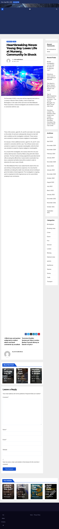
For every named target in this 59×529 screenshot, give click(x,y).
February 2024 (51, 153)
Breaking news (51, 228)
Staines (49, 269)
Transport (49, 281)
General (49, 244)
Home (31, 515)
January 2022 (51, 194)
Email (5, 439)
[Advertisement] (29, 22)
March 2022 (50, 190)
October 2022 (51, 178)
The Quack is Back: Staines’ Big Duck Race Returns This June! (51, 87)
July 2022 (49, 186)
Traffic (48, 277)
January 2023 (51, 170)
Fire (48, 240)
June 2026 (50, 137)
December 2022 (51, 174)
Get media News (18, 59)
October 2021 (51, 206)
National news (51, 257)
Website (5, 449)
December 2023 (51, 162)
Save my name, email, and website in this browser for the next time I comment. (21, 463)
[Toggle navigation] (29, 9)
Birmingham (9, 41)
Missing (49, 253)
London (49, 248)
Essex (48, 236)
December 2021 (51, 198)
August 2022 (50, 182)
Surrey (49, 273)
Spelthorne (50, 265)
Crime (14, 41)
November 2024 (51, 149)
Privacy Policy (37, 515)
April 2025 (50, 141)
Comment (6, 397)
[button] (56, 9)
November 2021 (51, 202)
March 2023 (50, 166)
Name (5, 429)
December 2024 (51, 145)
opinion (49, 261)
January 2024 (51, 157)
